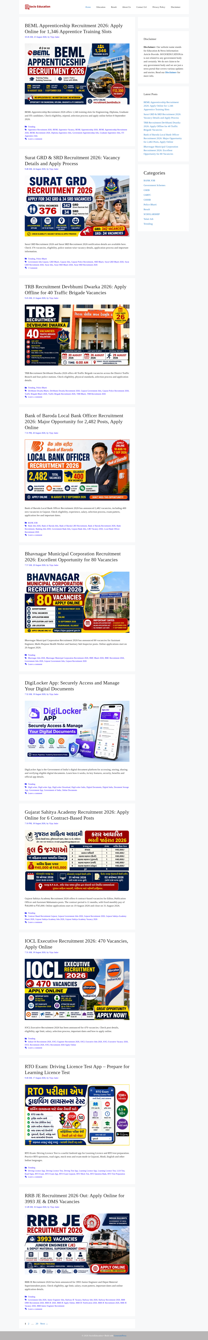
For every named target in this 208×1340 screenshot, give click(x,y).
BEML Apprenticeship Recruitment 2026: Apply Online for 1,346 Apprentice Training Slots (161, 106)
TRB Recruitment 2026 (96, 394)
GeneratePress (120, 1335)
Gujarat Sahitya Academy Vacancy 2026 (81, 919)
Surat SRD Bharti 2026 (63, 265)
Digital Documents (93, 787)
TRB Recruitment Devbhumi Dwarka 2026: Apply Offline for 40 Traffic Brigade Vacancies (162, 126)
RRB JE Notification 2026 (86, 1303)
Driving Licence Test (54, 1171)
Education (101, 7)
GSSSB (147, 199)
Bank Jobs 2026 (34, 526)
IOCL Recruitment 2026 (34, 1045)
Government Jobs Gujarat (38, 262)
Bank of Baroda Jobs (50, 526)
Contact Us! (141, 7)
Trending (31, 127)
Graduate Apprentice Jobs (110, 133)
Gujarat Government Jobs (91, 391)
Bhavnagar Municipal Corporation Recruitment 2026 (67, 658)
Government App (36, 790)
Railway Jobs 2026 (89, 1300)
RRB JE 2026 (50, 1303)
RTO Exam (39, 1174)
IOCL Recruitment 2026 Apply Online (60, 1045)
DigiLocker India (78, 787)
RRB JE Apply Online (66, 1303)
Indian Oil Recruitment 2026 (39, 1042)
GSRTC (147, 195)
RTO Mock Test (82, 1174)
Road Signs (29, 1174)
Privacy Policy (159, 7)
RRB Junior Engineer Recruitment (50, 1306)
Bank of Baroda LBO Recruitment (73, 526)
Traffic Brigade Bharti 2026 (36, 394)
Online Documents (69, 790)
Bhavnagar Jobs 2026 (36, 658)
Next (44, 1323)
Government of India (52, 790)
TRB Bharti (81, 394)
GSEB (147, 190)
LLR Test (121, 1171)
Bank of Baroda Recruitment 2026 (101, 526)
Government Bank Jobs (61, 529)
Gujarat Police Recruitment (82, 262)
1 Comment (32, 268)
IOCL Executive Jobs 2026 (91, 1042)
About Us (126, 7)
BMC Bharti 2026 (96, 658)
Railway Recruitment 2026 (109, 1300)
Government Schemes (154, 185)
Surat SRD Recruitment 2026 (85, 265)
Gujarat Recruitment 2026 (76, 661)
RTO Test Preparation (116, 1174)
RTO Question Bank (98, 1174)
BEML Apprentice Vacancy (63, 130)
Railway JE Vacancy (73, 1300)
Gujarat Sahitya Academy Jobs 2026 (49, 919)
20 (37, 1323)
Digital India (108, 787)
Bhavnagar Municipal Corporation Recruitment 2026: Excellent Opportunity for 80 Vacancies (161, 150)
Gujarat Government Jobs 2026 (70, 916)
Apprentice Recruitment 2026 (40, 130)
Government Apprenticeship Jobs (85, 133)
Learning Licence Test (107, 1171)
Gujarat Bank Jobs (79, 529)
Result (114, 7)
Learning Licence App (88, 1171)
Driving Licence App (36, 1171)
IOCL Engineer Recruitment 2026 (65, 1042)
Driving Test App (71, 1171)
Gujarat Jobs (65, 262)
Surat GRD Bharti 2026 (114, 262)
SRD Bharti (99, 262)
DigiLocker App (44, 787)
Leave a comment (35, 139)
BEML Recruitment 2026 (40, 133)
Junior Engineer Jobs (56, 1300)
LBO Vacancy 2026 (95, 529)
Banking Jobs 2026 (43, 529)
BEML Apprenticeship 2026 (86, 130)
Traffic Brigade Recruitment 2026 (61, 394)
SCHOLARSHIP (152, 214)
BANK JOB (32, 523)
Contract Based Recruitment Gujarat (42, 916)
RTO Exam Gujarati (67, 1174)
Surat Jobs (49, 265)
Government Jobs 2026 (34, 661)
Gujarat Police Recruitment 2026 (115, 391)
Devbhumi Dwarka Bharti (38, 391)
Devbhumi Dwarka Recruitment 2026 (65, 391)
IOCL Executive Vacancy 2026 (115, 1042)
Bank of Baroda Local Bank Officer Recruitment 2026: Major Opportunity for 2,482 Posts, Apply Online (74, 421)
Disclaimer (175, 7)
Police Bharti (41, 259)
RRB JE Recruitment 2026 (108, 1303)
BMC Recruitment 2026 (114, 658)
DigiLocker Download (61, 787)
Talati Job (148, 219)
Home (88, 7)
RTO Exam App (51, 1174)
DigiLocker (32, 787)
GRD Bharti (54, 262)
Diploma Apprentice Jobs (61, 133)
